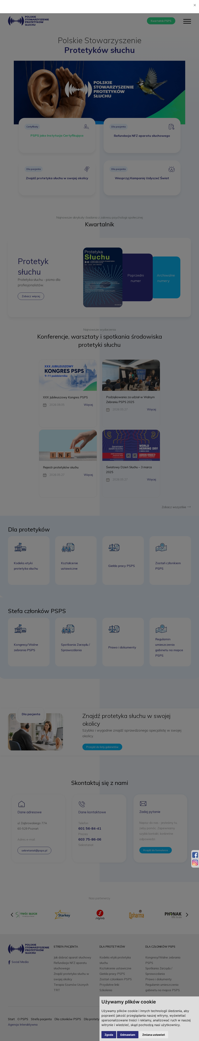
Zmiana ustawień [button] (153, 1034)
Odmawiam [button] (127, 1034)
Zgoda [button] (109, 1034)
